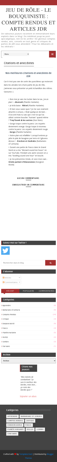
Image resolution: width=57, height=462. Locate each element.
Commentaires (11, 282)
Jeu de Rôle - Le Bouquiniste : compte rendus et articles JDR (28, 19)
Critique (6, 319)
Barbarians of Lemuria (11, 310)
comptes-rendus (9, 315)
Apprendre (7, 305)
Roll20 (5, 337)
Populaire (28, 291)
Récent (10, 291)
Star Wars (6, 346)
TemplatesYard (25, 454)
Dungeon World (8, 324)
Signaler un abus (28, 396)
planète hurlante (9, 333)
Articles (7, 277)
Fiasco (5, 328)
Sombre (6, 342)
